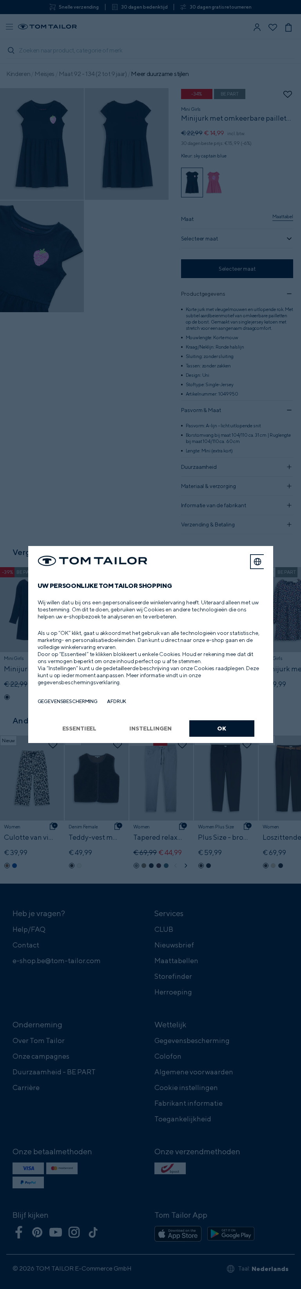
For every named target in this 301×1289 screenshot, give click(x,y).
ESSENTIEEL (79, 728)
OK (221, 728)
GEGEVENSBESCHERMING (68, 701)
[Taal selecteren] (257, 561)
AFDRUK (116, 701)
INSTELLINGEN (150, 728)
